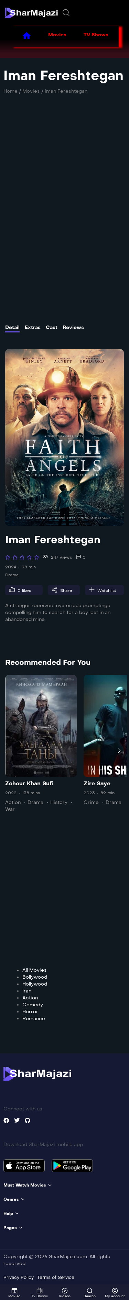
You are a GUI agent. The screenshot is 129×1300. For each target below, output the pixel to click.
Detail (12, 327)
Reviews (73, 327)
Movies (57, 35)
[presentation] (10, 751)
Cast (51, 327)
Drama (12, 575)
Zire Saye (97, 783)
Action (13, 802)
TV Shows (96, 35)
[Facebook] (6, 1120)
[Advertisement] (64, 182)
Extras (33, 327)
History (58, 802)
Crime (91, 802)
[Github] (27, 1120)
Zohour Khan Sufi (29, 783)
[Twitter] (17, 1120)
